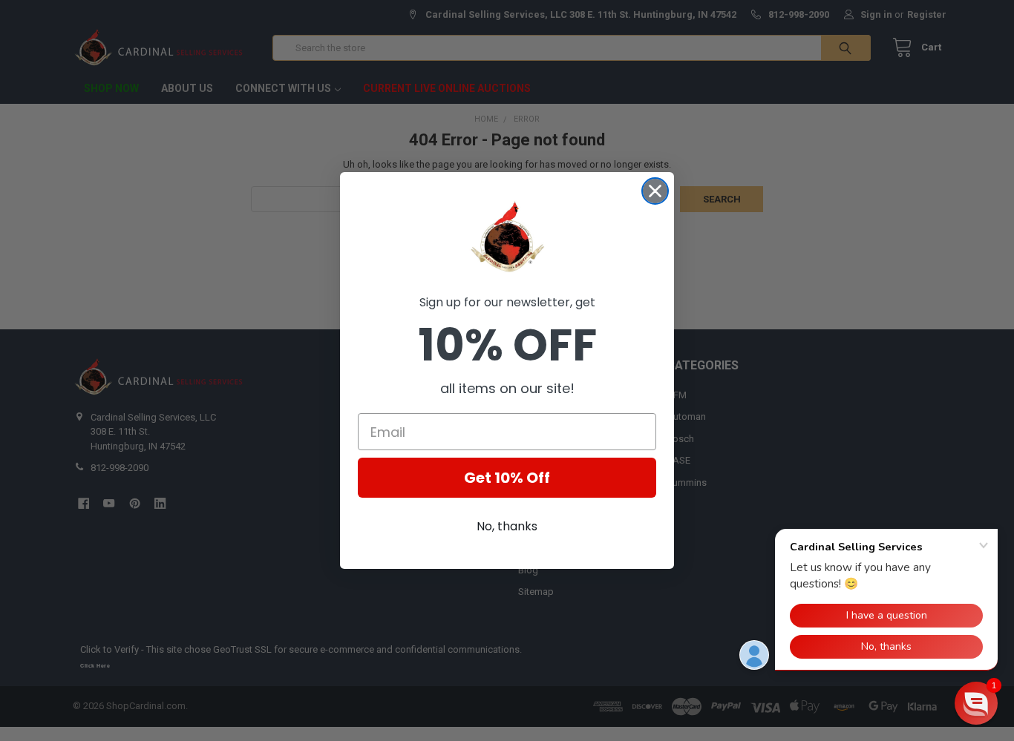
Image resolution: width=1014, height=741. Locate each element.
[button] (976, 703)
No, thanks (507, 526)
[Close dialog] (655, 191)
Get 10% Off (507, 477)
